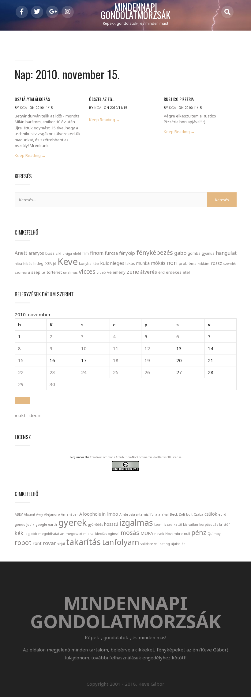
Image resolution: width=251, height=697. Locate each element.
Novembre (174, 534)
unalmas (70, 272)
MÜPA (146, 533)
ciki (58, 253)
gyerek (72, 522)
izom (158, 524)
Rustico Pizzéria (179, 99)
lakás (130, 263)
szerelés (229, 263)
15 (21, 360)
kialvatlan (190, 524)
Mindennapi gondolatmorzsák (135, 11)
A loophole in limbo (98, 514)
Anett (21, 253)
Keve (68, 261)
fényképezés (154, 252)
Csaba (198, 514)
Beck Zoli (177, 514)
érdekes (174, 272)
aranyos (36, 253)
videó (101, 272)
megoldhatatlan (51, 534)
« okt (20, 415)
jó (54, 263)
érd (161, 272)
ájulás (175, 544)
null (187, 534)
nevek (159, 534)
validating (162, 544)
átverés (148, 272)
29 (21, 384)
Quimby (214, 534)
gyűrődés (95, 524)
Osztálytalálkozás (32, 99)
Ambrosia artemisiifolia (138, 514)
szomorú (22, 272)
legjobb (30, 534)
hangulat (226, 253)
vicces (87, 271)
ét (183, 544)
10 (84, 348)
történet (54, 272)
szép (35, 272)
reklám (203, 263)
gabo (180, 252)
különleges (112, 263)
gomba (194, 253)
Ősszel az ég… (101, 99)
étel (186, 272)
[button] (22, 400)
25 (115, 372)
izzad (168, 524)
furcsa (111, 253)
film (85, 253)
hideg (38, 263)
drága (67, 253)
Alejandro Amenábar (61, 514)
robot (23, 542)
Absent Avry (33, 514)
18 (115, 360)
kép (96, 263)
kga (23, 107)
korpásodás (208, 524)
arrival (164, 514)
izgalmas (136, 522)
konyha (85, 263)
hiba (18, 263)
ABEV (19, 514)
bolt (189, 514)
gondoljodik (24, 524)
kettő (178, 524)
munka (143, 263)
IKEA (48, 263)
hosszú (111, 524)
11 (115, 348)
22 (21, 372)
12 (147, 348)
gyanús (208, 253)
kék (19, 532)
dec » (35, 415)
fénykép (127, 253)
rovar (49, 543)
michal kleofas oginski (101, 534)
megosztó (74, 534)
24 (84, 372)
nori (172, 262)
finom (96, 253)
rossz (216, 263)
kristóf (224, 524)
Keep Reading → (30, 156)
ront (37, 543)
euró (222, 514)
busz (49, 253)
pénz (198, 532)
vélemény (116, 272)
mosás (130, 533)
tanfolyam (120, 542)
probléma (188, 263)
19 (147, 360)
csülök (210, 514)
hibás (27, 263)
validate (146, 544)
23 (52, 372)
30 (52, 384)
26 (147, 372)
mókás (158, 263)
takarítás (83, 541)
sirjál (61, 544)
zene (133, 271)
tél (44, 272)
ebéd (77, 253)
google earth (46, 524)
